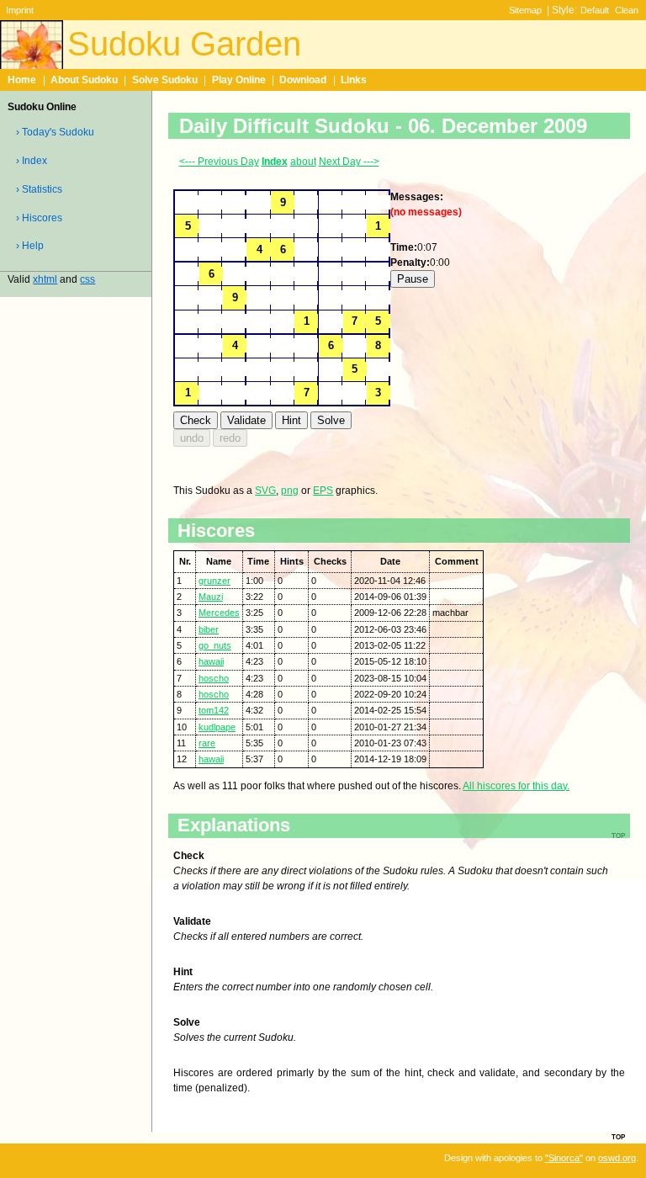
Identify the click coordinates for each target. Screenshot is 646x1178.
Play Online (239, 80)
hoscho (214, 678)
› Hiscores (39, 218)
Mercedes (219, 613)
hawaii (211, 661)
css (87, 279)
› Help (30, 246)
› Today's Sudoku (55, 132)
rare (207, 743)
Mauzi (211, 597)
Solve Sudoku (165, 80)
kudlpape (217, 727)
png (290, 490)
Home (22, 80)
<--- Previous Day (219, 161)
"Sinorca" (564, 1158)
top (618, 1136)
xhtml (45, 279)
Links (354, 80)
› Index (31, 161)
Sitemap (525, 10)
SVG (265, 490)
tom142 (214, 710)
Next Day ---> (349, 161)
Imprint (20, 10)
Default (594, 10)
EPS (323, 490)
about (303, 161)
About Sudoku (84, 80)
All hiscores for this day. (516, 786)
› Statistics (39, 189)
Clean (626, 10)
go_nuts (215, 645)
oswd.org (617, 1158)
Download (302, 80)
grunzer (214, 581)
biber (209, 629)
